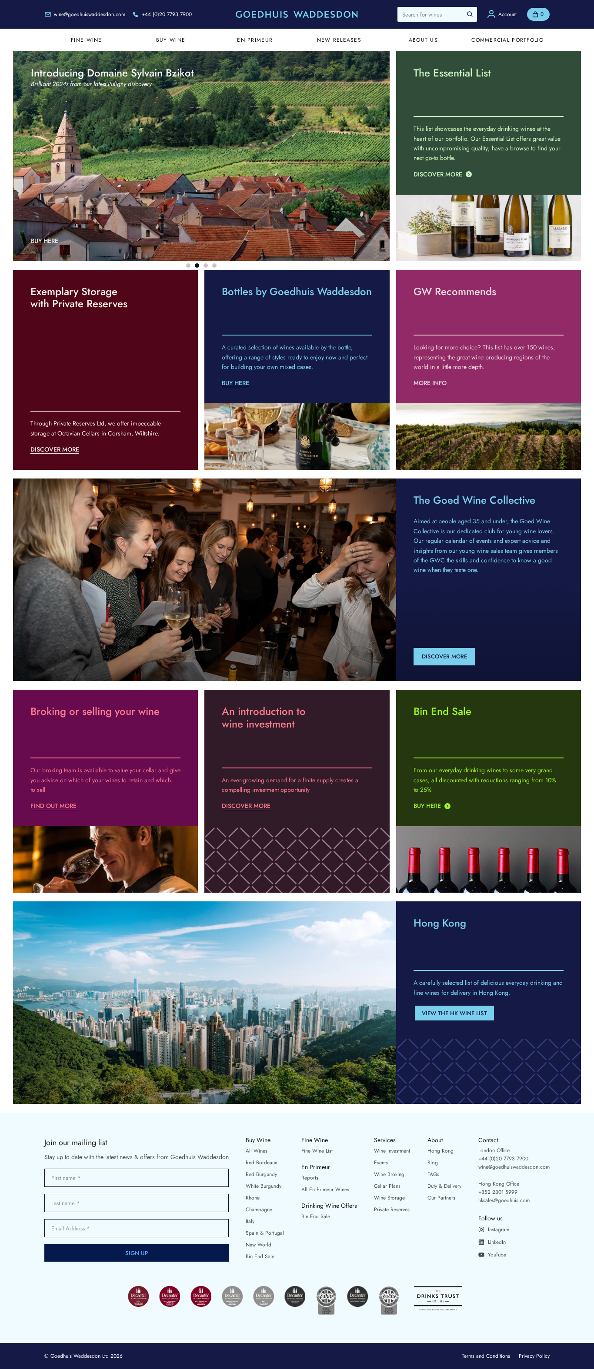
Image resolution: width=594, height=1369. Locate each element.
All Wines (256, 1150)
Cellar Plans (387, 1186)
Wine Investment (392, 1150)
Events (381, 1162)
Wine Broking (389, 1174)
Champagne (259, 1209)
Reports (309, 1177)
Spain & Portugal (265, 1233)
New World (258, 1244)
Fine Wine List (317, 1150)
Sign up (136, 1253)
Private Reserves (392, 1209)
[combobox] (437, 14)
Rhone (253, 1197)
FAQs (433, 1174)
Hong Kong (440, 1150)
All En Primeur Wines (325, 1189)
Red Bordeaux (261, 1162)
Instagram (498, 1229)
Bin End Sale (260, 1256)
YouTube (497, 1255)
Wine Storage (389, 1197)
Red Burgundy (261, 1174)
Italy (250, 1221)
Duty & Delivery (444, 1186)
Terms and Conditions (486, 1356)
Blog (432, 1162)
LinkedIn (497, 1242)
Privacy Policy (534, 1356)
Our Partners (441, 1197)
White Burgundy (263, 1186)
